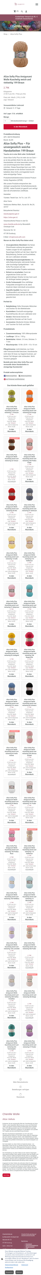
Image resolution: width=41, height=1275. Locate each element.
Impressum (24, 1265)
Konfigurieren (9, 1267)
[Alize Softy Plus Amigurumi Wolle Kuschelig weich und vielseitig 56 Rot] (12, 494)
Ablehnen (19, 1272)
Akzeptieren (9, 1272)
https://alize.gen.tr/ (11, 217)
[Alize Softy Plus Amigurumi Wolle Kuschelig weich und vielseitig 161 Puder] (29, 787)
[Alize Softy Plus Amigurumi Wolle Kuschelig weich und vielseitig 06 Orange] (29, 396)
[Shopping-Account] (26, 11)
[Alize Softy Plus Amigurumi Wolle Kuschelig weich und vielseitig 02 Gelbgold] (12, 639)
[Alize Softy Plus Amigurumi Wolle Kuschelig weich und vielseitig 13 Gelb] (12, 542)
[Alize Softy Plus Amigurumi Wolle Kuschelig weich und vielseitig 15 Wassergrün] (29, 882)
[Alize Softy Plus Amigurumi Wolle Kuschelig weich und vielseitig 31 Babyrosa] (12, 591)
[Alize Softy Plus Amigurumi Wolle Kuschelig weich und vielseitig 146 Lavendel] (12, 932)
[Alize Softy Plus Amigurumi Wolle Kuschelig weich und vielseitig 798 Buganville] (29, 639)
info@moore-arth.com (17, 237)
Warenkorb (20, 1097)
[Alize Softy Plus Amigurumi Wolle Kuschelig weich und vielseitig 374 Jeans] (12, 689)
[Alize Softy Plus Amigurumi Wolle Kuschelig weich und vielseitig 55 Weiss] (12, 787)
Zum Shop (6, 1175)
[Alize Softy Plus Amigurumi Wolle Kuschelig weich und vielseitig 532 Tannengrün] (12, 1031)
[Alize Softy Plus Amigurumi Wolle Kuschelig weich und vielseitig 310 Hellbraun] (29, 542)
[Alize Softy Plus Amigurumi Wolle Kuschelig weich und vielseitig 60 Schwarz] (29, 689)
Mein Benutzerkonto (20, 1082)
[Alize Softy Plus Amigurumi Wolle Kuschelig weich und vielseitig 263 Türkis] (29, 591)
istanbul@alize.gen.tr (11, 214)
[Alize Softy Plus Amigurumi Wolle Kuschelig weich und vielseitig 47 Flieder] (29, 1031)
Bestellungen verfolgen (20, 1090)
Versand (10, 100)
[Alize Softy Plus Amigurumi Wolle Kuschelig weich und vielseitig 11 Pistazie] (12, 396)
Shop (5, 34)
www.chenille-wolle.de (12, 224)
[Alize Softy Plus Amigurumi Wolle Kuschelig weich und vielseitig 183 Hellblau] (12, 882)
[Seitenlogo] (20, 4)
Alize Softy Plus (16, 34)
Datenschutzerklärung (11, 1265)
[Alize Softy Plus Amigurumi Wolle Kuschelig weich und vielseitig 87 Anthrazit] (29, 494)
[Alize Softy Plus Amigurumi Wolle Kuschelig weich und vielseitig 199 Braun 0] (20, 55)
